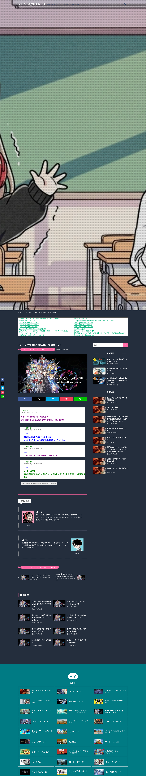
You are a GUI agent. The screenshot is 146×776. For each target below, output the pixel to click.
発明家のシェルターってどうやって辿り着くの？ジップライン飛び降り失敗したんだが (100, 333)
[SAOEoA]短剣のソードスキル (83, 325)
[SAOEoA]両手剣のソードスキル (83, 323)
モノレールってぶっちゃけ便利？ (29, 333)
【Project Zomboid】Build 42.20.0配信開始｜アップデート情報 (93, 321)
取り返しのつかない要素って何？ (84, 331)
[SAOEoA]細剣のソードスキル (28, 327)
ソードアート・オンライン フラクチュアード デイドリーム (37, 349)
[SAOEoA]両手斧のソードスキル (29, 323)
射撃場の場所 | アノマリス (27, 321)
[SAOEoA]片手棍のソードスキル (29, 325)
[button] (25, 399)
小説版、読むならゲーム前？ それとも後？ (32, 335)
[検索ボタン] (125, 4)
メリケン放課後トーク (32, 4)
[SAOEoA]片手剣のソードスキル (83, 327)
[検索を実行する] (125, 345)
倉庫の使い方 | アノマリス (82, 318)
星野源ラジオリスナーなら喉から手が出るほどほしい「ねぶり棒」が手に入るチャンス (45, 331)
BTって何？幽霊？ (79, 329)
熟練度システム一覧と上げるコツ (84, 335)
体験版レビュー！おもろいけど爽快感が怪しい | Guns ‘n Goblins (39, 318)
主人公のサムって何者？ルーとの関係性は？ (32, 329)
